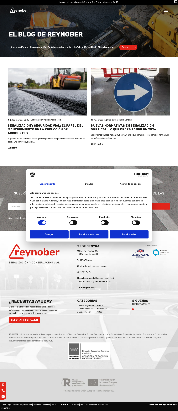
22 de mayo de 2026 (19, 120)
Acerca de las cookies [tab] (130, 184)
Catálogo (102, 309)
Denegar (49, 234)
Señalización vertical (85, 47)
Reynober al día (38, 47)
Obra (100, 305)
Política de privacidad (22, 405)
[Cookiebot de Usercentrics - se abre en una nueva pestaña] (136, 175)
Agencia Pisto (170, 405)
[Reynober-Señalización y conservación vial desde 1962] (19, 10)
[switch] (73, 223)
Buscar (132, 47)
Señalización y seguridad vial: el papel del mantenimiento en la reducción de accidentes (45, 129)
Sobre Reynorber (86, 305)
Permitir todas (129, 234)
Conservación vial (19, 47)
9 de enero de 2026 (102, 120)
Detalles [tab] (89, 184)
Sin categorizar (106, 47)
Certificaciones (86, 309)
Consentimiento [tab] (47, 184)
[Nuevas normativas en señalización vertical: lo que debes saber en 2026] (130, 91)
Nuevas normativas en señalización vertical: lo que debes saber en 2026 (123, 127)
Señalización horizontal (60, 47)
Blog (100, 312)
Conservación (85, 312)
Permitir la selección (89, 234)
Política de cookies (41, 405)
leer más (13, 148)
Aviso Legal (6, 405)
